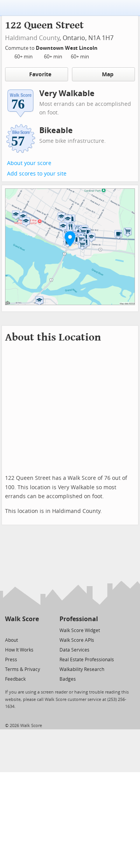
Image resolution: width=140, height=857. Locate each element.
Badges (68, 679)
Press (11, 659)
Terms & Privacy (22, 669)
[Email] (33, 629)
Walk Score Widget (80, 630)
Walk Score (22, 619)
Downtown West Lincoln (67, 48)
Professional (79, 619)
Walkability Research (82, 669)
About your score (29, 163)
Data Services (74, 650)
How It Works (19, 650)
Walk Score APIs (77, 640)
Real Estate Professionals (87, 659)
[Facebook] (21, 629)
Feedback (15, 679)
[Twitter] (9, 629)
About (11, 640)
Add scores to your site (36, 173)
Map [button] (108, 74)
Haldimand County (32, 38)
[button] (70, 238)
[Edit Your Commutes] (103, 47)
